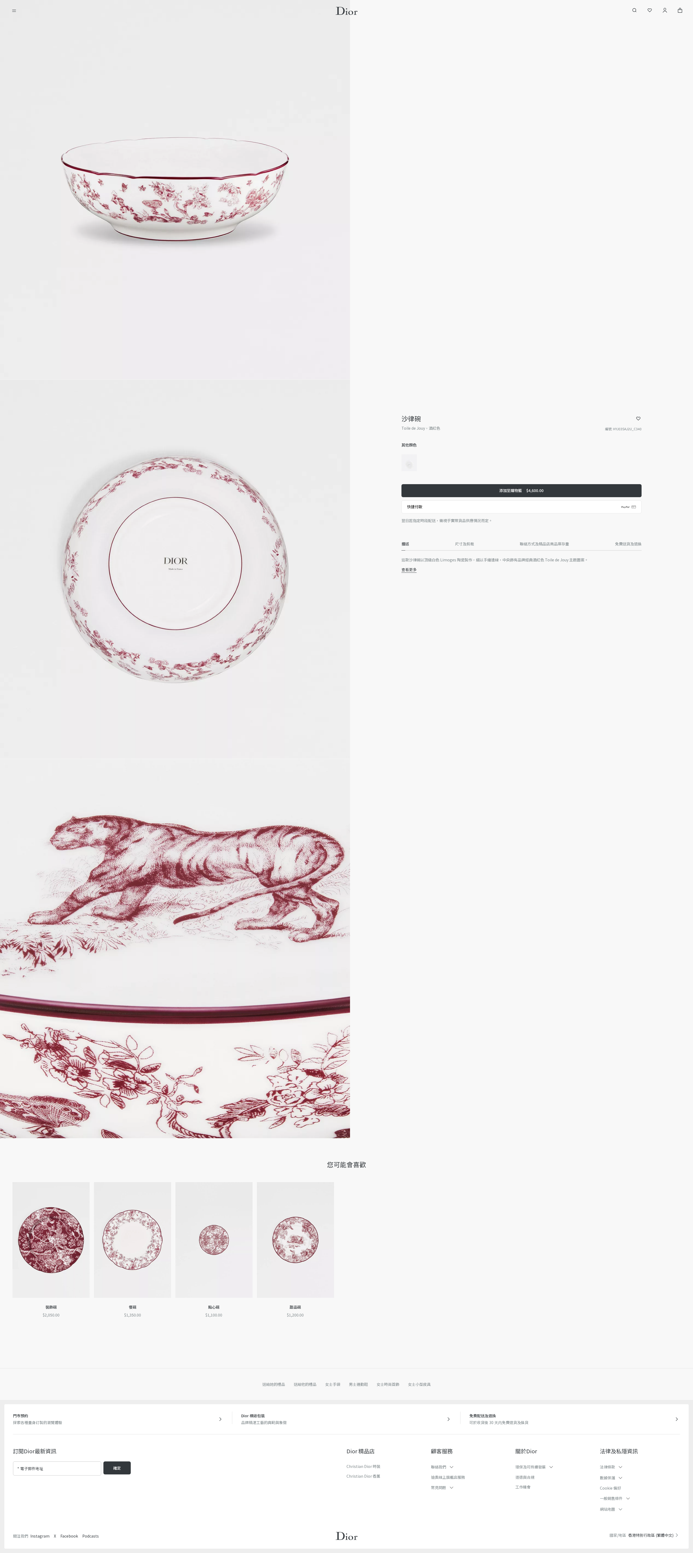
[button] (175, 189)
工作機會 (523, 1487)
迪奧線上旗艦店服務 (448, 1477)
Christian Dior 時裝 (363, 1466)
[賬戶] (665, 11)
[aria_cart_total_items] (680, 11)
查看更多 (409, 569)
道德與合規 (524, 1477)
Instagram (40, 1536)
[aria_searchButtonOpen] (634, 11)
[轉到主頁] (346, 11)
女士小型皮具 (419, 1384)
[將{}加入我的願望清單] (638, 418)
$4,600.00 (521, 490)
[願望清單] (649, 11)
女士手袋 (332, 1384)
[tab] (405, 544)
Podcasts (90, 1536)
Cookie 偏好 (610, 1488)
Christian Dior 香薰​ (363, 1476)
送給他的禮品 (305, 1384)
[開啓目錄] (14, 11)
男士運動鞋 (358, 1384)
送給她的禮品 (273, 1384)
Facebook (69, 1536)
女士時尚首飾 (388, 1384)
